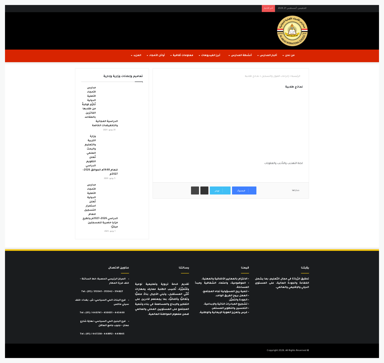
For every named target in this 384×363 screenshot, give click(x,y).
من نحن (290, 55)
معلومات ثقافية (183, 55)
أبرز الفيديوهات (211, 55)
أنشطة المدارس (241, 55)
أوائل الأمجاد (157, 55)
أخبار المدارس (268, 55)
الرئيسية (296, 76)
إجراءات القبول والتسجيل (275, 76)
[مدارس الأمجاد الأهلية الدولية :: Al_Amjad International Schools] (292, 31)
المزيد (137, 55)
